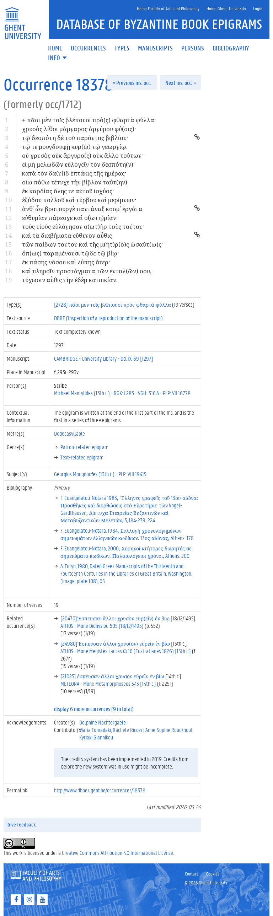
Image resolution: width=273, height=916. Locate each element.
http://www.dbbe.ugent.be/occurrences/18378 (99, 790)
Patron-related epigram (84, 447)
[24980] (115, 643)
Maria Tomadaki (95, 729)
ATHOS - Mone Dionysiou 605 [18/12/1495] (102, 625)
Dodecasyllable (69, 433)
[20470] (115, 618)
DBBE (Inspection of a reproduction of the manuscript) (108, 318)
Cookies (212, 874)
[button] (58, 58)
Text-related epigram (81, 457)
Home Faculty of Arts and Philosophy (168, 8)
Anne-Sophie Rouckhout (169, 729)
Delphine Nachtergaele (102, 722)
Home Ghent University (226, 8)
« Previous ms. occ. (132, 82)
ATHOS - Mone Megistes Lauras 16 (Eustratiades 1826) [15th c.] (125, 650)
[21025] (112, 676)
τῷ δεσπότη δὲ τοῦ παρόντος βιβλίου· (75, 138)
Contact (191, 874)
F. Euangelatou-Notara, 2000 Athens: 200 (126, 551)
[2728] (112, 304)
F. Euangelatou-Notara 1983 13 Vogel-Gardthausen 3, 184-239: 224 (129, 509)
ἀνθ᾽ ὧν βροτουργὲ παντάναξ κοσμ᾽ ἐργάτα (82, 209)
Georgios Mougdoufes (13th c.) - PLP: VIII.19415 (100, 474)
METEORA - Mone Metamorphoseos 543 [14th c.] (108, 683)
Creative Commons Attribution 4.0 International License (117, 852)
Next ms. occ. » (180, 82)
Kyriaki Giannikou (96, 737)
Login (257, 8)
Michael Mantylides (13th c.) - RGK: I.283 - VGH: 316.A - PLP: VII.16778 (122, 393)
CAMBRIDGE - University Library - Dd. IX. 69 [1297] (103, 358)
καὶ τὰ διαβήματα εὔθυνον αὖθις (67, 235)
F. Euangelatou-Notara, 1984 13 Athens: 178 (127, 534)
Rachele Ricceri (128, 729)
